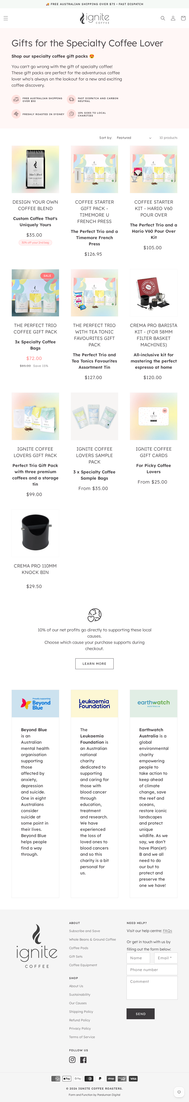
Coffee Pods (78, 948)
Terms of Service (82, 1037)
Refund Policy (79, 1020)
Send (141, 1014)
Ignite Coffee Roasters (100, 1088)
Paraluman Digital (108, 1094)
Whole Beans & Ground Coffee (92, 939)
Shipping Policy (81, 1012)
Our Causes (78, 1003)
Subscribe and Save (84, 931)
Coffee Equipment (83, 965)
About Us (76, 986)
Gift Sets (76, 956)
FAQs (167, 930)
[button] (6, 18)
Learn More (94, 664)
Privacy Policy (80, 1028)
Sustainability (79, 994)
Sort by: (105, 138)
